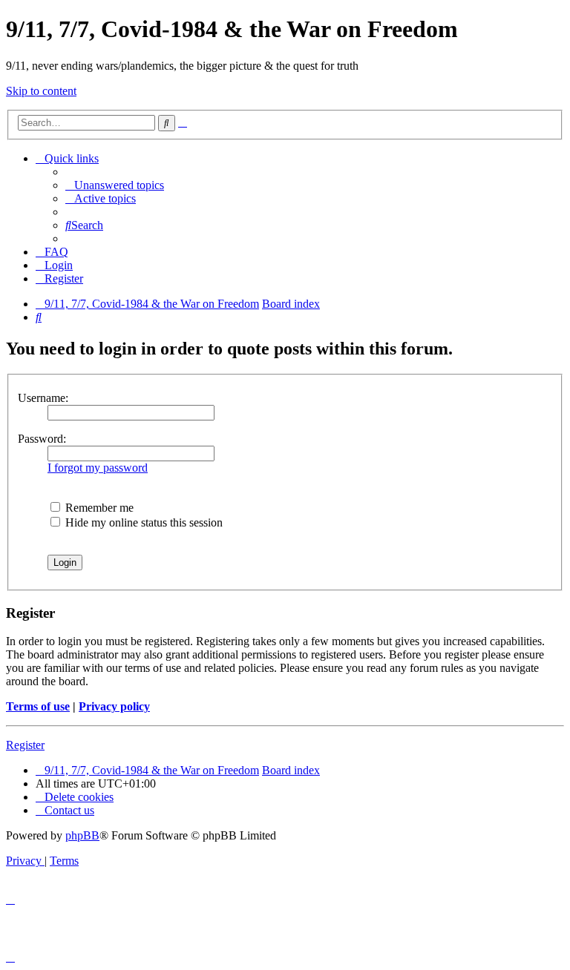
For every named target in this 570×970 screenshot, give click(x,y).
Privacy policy (114, 706)
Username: (43, 398)
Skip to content (41, 91)
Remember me (98, 507)
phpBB (82, 835)
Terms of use (38, 706)
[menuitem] (114, 185)
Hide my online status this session (142, 522)
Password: (42, 438)
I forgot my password (98, 467)
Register (25, 745)
